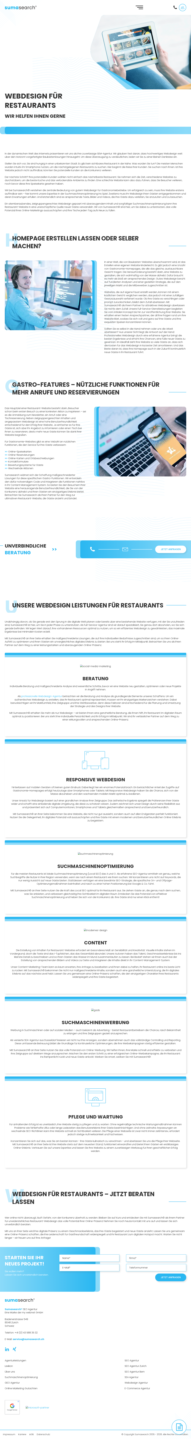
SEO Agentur (132, 1360)
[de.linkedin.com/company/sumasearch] (8, 1349)
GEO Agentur (12, 1382)
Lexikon (9, 1366)
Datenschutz (43, 1434)
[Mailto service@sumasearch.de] (125, 549)
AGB (31, 1434)
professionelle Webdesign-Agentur (41, 696)
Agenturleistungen (15, 1360)
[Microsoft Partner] (37, 1407)
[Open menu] (139, 7)
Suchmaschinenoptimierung (21, 1377)
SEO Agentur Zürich (136, 1366)
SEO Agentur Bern (135, 1371)
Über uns (10, 1371)
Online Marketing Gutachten (21, 1388)
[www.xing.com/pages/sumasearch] (16, 1349)
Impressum (9, 1434)
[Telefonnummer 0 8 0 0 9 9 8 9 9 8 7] (176, 7)
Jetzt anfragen (171, 549)
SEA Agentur (131, 1377)
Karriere (22, 1434)
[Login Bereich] (182, 7)
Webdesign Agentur (136, 1382)
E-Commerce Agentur (137, 1388)
